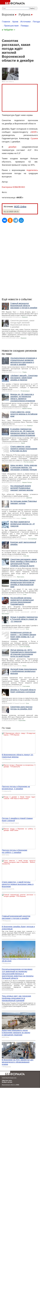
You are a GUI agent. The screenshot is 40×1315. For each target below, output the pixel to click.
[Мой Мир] (21, 220)
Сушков (34, 138)
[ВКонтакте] (4, 220)
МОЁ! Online (20, 206)
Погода (36, 21)
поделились (32, 170)
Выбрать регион (7, 1082)
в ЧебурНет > (8, 30)
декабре (12, 147)
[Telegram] (15, 220)
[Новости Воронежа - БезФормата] (13, 2)
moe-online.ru (10, 81)
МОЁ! (34, 132)
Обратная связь (7, 1080)
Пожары (25, 25)
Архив (15, 21)
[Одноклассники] (10, 220)
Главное (6, 21)
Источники (25, 21)
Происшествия (11, 25)
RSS (17, 1085)
